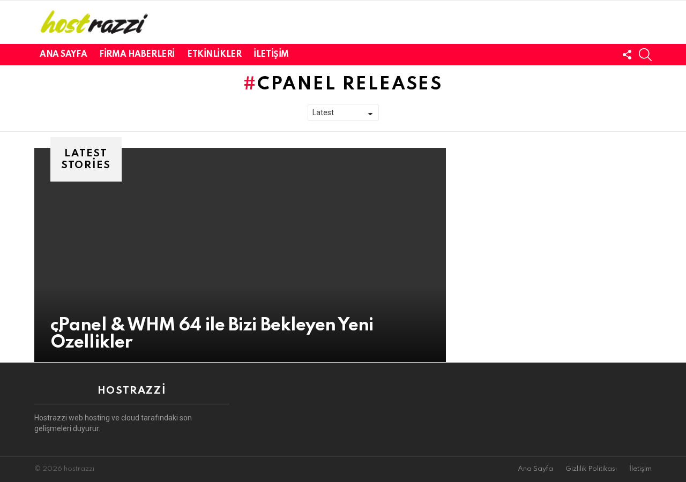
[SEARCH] (645, 54)
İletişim (271, 54)
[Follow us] (627, 54)
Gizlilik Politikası (591, 468)
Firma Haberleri (137, 54)
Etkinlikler (214, 54)
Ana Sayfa (63, 54)
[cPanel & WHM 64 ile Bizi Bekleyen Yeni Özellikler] (240, 255)
